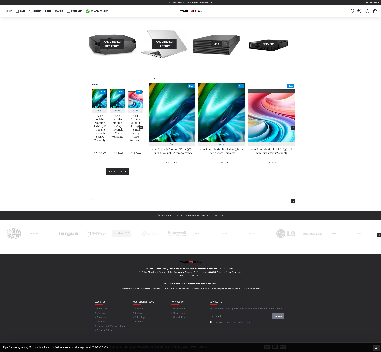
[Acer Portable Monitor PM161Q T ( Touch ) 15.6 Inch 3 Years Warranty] (99, 98)
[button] (94, 127)
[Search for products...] (367, 11)
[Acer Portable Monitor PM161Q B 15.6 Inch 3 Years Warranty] (117, 98)
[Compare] (359, 11)
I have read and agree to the (231, 322)
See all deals (116, 171)
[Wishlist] (352, 11)
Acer (99, 110)
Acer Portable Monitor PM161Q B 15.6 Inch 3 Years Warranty (117, 126)
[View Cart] (375, 11)
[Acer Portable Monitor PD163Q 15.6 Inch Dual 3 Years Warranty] (135, 98)
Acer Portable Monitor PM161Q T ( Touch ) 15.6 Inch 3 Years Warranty (100, 128)
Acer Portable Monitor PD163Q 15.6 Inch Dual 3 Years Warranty (135, 128)
